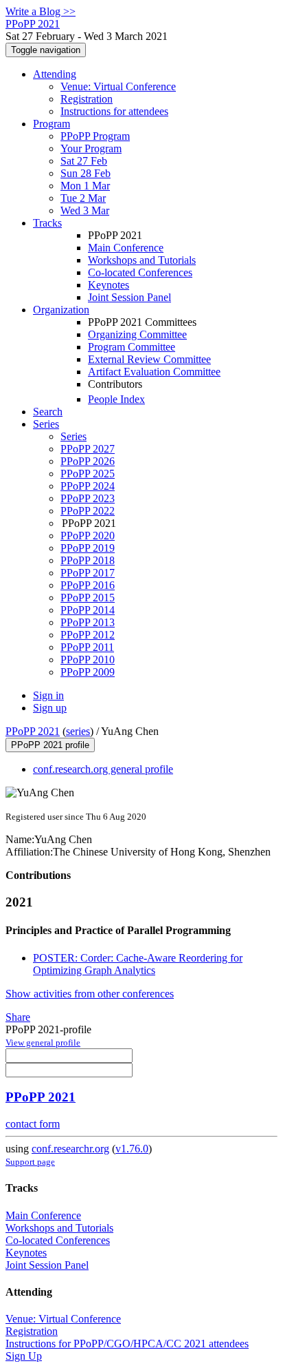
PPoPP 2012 (87, 635)
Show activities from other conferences (89, 993)
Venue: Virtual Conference (118, 86)
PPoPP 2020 (87, 535)
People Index (116, 399)
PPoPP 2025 (87, 473)
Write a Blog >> (40, 11)
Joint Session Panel (129, 297)
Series (73, 436)
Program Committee (131, 347)
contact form (32, 1124)
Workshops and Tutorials (142, 260)
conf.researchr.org (70, 1148)
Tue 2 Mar (83, 198)
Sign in (48, 695)
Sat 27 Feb (83, 161)
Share (17, 1017)
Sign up (50, 708)
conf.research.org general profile (103, 769)
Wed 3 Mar (84, 210)
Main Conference (125, 247)
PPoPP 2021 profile (50, 745)
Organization (61, 309)
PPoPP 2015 (87, 597)
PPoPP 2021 (32, 731)
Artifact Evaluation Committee (154, 371)
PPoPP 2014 (87, 610)
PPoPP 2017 (87, 573)
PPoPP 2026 (87, 461)
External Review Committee (149, 359)
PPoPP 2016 (87, 585)
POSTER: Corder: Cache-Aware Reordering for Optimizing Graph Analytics (137, 964)
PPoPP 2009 (87, 672)
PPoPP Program (95, 136)
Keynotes (108, 285)
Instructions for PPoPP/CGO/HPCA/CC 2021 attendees (127, 1343)
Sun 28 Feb (85, 173)
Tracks (47, 223)
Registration (86, 99)
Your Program (91, 148)
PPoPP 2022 (87, 511)
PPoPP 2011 (87, 647)
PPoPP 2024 (87, 486)
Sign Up (23, 1356)
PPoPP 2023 (87, 498)
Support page (30, 1162)
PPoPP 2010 (87, 659)
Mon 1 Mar (85, 185)
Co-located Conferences (140, 272)
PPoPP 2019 (87, 548)
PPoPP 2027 (87, 449)
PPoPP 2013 (87, 622)
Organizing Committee (137, 334)
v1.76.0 (131, 1148)
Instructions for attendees (114, 111)
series (78, 731)
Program (51, 123)
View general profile (42, 1042)
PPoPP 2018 (87, 560)
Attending (54, 74)
